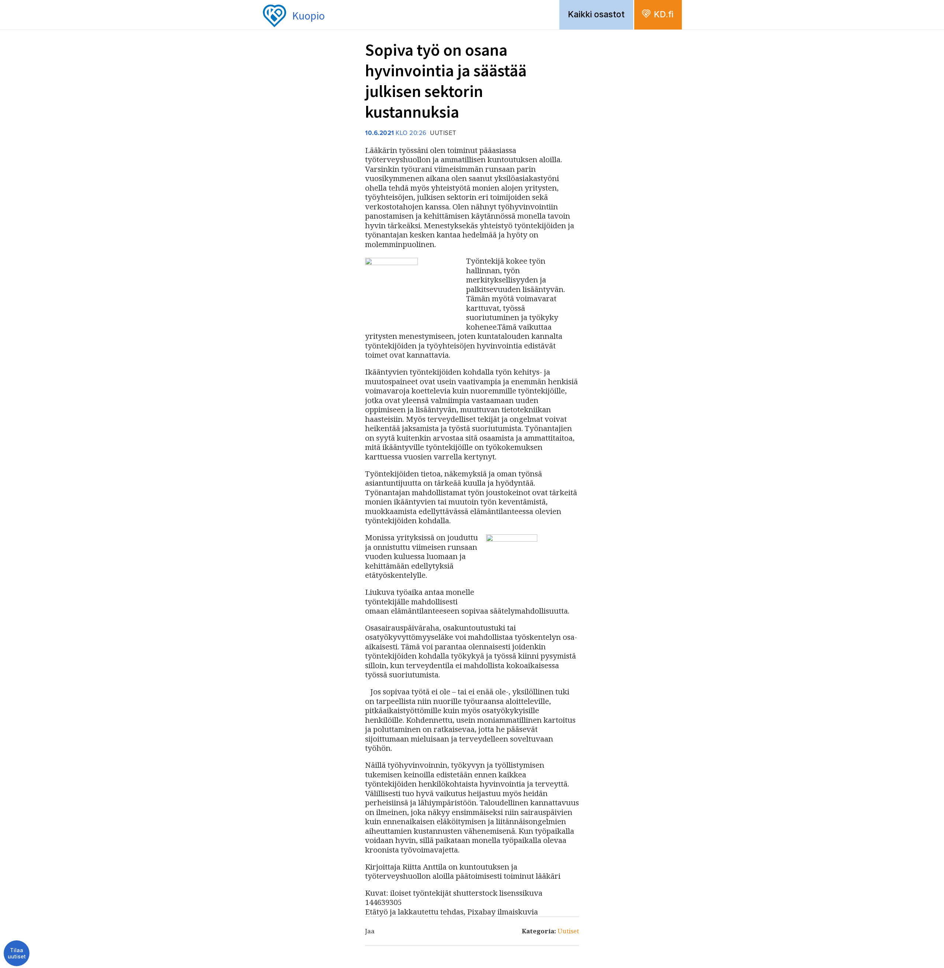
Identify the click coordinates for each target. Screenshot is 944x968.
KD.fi (663, 14)
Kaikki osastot (596, 14)
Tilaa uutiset (17, 953)
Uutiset (568, 931)
